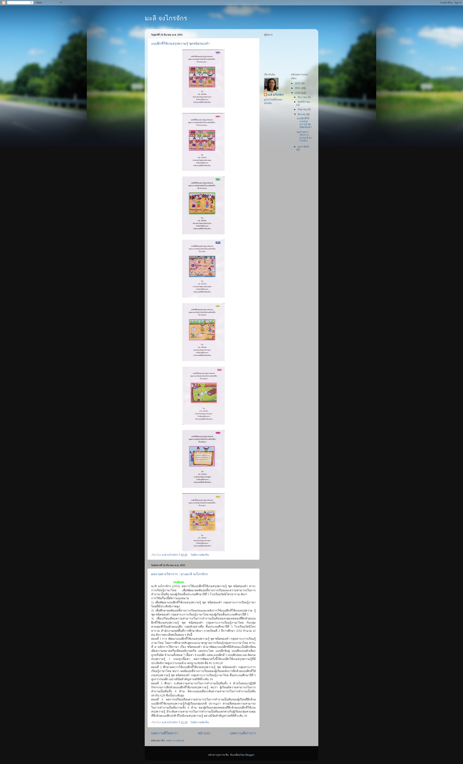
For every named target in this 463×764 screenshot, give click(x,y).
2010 (298, 93)
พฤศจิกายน (304, 101)
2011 (298, 88)
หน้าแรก (204, 733)
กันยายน (302, 109)
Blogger (249, 755)
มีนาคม (302, 114)
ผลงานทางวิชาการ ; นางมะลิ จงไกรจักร (179, 574)
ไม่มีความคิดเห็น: (200, 554)
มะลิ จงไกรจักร (166, 18)
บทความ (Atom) (175, 740)
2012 (298, 83)
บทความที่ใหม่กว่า (164, 733)
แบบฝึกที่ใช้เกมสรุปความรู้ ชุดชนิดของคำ (180, 43)
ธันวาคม (303, 97)
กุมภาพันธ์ (303, 146)
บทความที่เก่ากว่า (243, 733)
